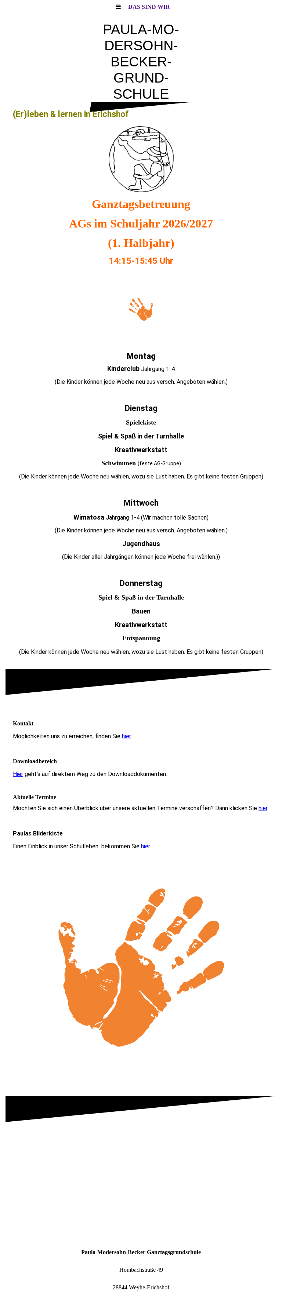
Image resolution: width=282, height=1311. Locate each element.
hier (126, 736)
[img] (141, 159)
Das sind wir (149, 7)
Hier (18, 774)
